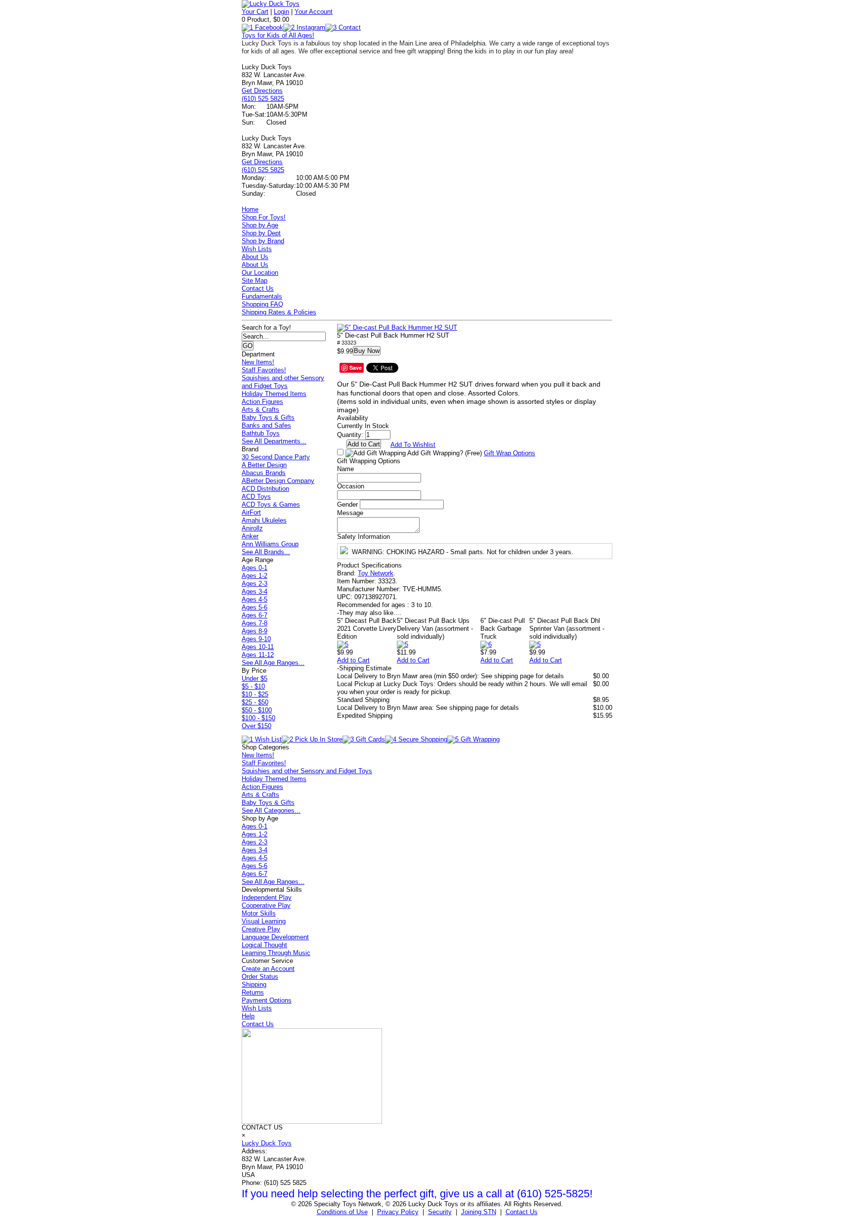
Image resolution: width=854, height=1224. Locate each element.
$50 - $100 (257, 710)
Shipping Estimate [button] (364, 668)
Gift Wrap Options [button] (509, 453)
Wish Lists (257, 249)
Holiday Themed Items (274, 393)
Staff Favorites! (264, 370)
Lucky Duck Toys (267, 1143)
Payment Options (267, 1000)
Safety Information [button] (363, 536)
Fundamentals (262, 296)
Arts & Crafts (260, 409)
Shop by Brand (263, 241)
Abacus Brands (264, 473)
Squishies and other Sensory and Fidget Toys (283, 382)
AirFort (251, 512)
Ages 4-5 (254, 599)
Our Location (260, 272)
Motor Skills (259, 913)
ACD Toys (256, 496)
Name (345, 469)
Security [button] (440, 1212)
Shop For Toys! (264, 217)
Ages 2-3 (254, 583)
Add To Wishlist (412, 444)
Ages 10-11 (258, 647)
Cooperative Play (266, 905)
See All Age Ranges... (273, 662)
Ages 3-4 (254, 591)
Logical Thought (264, 945)
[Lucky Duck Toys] (270, 3)
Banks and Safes (266, 425)
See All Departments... (274, 441)
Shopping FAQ (262, 304)
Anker (250, 536)
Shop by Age (260, 225)
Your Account (314, 11)
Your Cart (255, 11)
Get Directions (262, 90)
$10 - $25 (255, 694)
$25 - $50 (255, 702)
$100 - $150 (258, 718)
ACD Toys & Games (271, 504)
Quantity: (350, 434)
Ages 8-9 (254, 631)
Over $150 (256, 726)
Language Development (275, 937)
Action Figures (262, 401)
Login (281, 11)
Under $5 (254, 678)
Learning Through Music (276, 953)
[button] (397, 328)
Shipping (254, 984)
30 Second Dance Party (276, 457)
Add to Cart (353, 660)
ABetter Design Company (278, 480)
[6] (486, 644)
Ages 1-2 (254, 575)
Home (250, 209)
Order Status (260, 976)
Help (248, 1016)
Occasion (350, 486)
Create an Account (268, 968)
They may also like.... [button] (369, 612)
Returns (253, 992)
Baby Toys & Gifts (268, 417)
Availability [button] (352, 418)
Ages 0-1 (254, 567)
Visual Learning (264, 921)
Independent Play (267, 897)
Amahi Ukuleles (264, 520)
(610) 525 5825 (263, 98)
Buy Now (367, 350)
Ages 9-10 (256, 639)
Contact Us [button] (522, 1212)
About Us (255, 257)
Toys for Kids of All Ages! (278, 35)
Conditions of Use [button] (342, 1212)
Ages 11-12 (258, 654)
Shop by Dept (261, 233)
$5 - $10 (253, 686)
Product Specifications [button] (369, 565)
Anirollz (252, 528)
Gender (347, 504)
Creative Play (261, 929)
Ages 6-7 (254, 615)
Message (350, 513)
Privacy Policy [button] (398, 1212)
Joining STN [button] (478, 1212)
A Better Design (264, 465)
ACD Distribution (265, 488)
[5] (342, 644)
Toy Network (375, 573)
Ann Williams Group (270, 544)
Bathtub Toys (261, 433)
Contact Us (258, 288)
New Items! (258, 362)
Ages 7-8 (254, 623)
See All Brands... (266, 552)
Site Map (254, 280)
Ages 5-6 (254, 607)
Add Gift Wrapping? (444, 453)
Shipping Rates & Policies (279, 312)
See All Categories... (271, 810)
